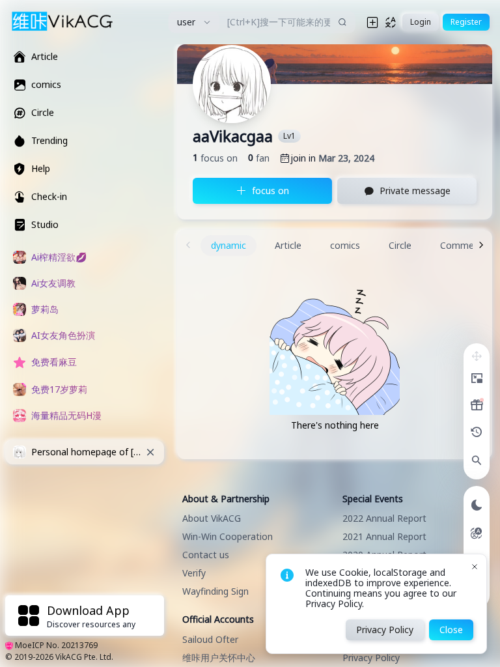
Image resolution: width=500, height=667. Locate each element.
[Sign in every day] (477, 405)
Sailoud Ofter (210, 639)
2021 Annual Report (384, 536)
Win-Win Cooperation (227, 536)
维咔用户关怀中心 (218, 657)
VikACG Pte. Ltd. (84, 656)
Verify (194, 573)
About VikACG (211, 518)
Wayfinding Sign (215, 591)
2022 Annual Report (384, 518)
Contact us (205, 554)
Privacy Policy (371, 657)
